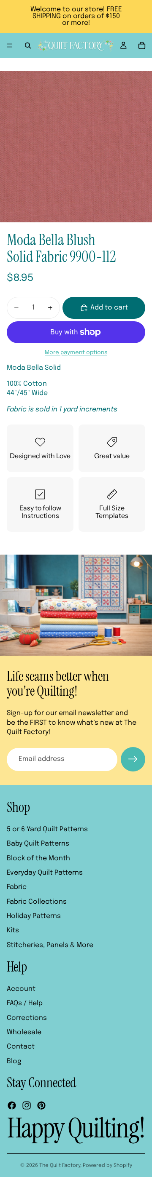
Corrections (27, 1018)
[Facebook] (12, 1106)
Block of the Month (38, 858)
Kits (13, 930)
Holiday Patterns (34, 916)
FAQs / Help (25, 1003)
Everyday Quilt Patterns (45, 872)
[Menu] (9, 45)
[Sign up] (133, 759)
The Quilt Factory (59, 1165)
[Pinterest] (41, 1106)
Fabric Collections (37, 901)
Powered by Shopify (107, 1165)
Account (21, 989)
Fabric (17, 887)
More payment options (76, 352)
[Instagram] (27, 1106)
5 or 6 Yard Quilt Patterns (47, 829)
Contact (21, 1047)
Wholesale (24, 1032)
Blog (14, 1061)
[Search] (28, 45)
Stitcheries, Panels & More (50, 945)
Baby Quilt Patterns (38, 844)
